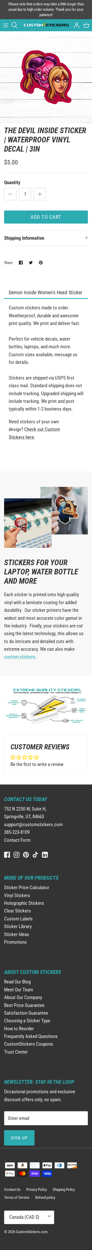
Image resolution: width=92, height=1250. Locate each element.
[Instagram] (16, 855)
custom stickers (19, 657)
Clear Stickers (17, 911)
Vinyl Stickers (17, 895)
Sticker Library (18, 926)
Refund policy (45, 1197)
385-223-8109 (17, 832)
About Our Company (23, 997)
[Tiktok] (35, 855)
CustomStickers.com (32, 1232)
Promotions (15, 942)
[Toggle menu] (5, 25)
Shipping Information (24, 238)
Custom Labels (18, 919)
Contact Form (17, 840)
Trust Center (16, 1052)
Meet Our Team (18, 990)
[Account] (75, 25)
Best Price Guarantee (24, 1005)
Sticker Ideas (16, 934)
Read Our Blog (17, 982)
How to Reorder (19, 1029)
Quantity (12, 182)
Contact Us (12, 1189)
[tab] (46, 293)
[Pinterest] (26, 855)
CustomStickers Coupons (28, 1044)
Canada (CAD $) (24, 1217)
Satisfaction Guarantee (26, 1013)
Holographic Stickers (24, 903)
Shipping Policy (64, 1189)
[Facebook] (7, 855)
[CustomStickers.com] (46, 25)
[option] (46, 77)
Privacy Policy (36, 1189)
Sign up (19, 1137)
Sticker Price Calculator (26, 887)
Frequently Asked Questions (31, 1036)
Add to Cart (46, 217)
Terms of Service (16, 1197)
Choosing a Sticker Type (27, 1021)
